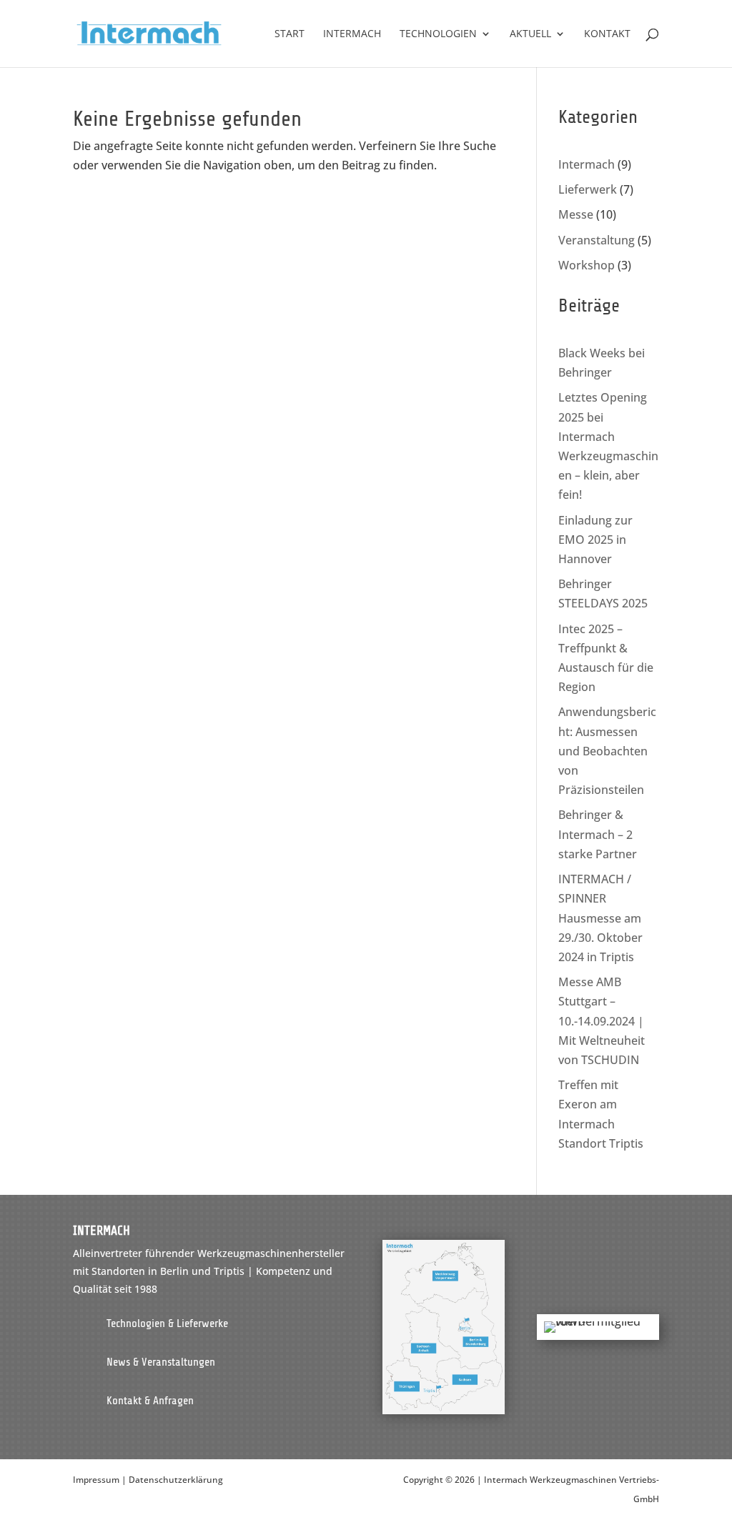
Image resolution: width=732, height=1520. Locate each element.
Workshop (586, 265)
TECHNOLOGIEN (438, 34)
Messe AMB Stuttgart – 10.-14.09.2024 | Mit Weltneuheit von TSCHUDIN (601, 1021)
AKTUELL (530, 34)
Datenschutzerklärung (176, 1480)
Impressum (96, 1480)
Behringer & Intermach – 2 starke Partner (597, 834)
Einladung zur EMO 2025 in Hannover (595, 539)
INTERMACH (352, 34)
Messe (575, 214)
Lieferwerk (587, 189)
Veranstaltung (596, 240)
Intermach (586, 164)
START (289, 34)
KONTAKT (607, 34)
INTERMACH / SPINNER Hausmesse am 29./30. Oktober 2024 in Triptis (600, 918)
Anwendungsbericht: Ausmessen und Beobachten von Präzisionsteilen (607, 751)
